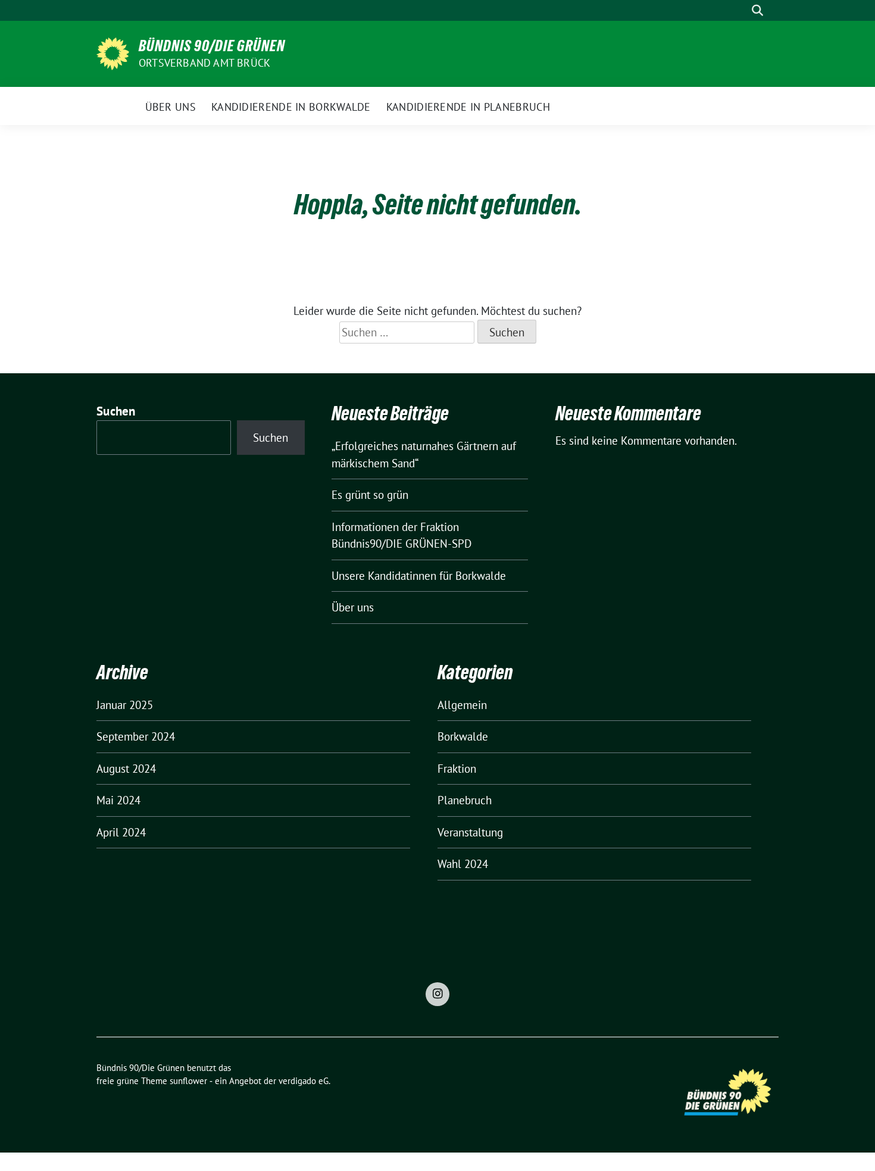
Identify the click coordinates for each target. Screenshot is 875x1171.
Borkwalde (463, 736)
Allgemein (462, 705)
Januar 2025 (124, 705)
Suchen (116, 411)
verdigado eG (304, 1080)
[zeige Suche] (757, 10)
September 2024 (135, 736)
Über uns (353, 607)
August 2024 (126, 768)
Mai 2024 (118, 800)
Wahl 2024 (463, 864)
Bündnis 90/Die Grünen (212, 46)
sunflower (188, 1080)
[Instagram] (437, 994)
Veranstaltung (470, 832)
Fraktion (457, 768)
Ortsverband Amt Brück (204, 63)
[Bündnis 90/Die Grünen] (112, 52)
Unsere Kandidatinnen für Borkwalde (419, 576)
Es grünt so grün (370, 495)
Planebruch (465, 800)
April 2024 (121, 832)
